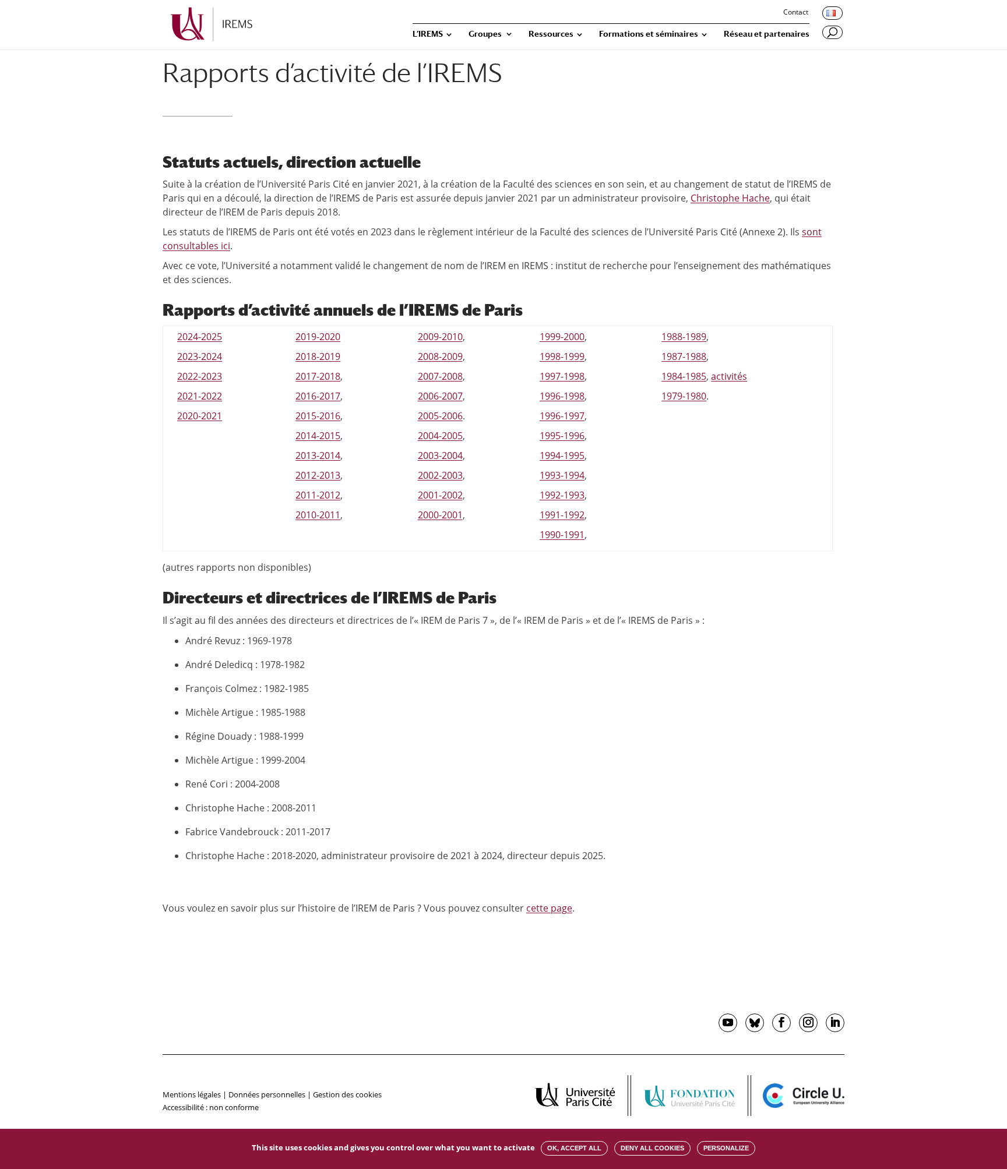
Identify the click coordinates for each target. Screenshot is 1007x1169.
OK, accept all (574, 1148)
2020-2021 (199, 415)
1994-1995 (562, 455)
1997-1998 (562, 376)
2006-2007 (440, 396)
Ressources (551, 34)
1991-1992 (562, 514)
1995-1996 (562, 435)
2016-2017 (317, 396)
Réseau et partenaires (766, 34)
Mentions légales (192, 1094)
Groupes (485, 34)
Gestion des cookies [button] (347, 1094)
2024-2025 (199, 336)
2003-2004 (440, 455)
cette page (549, 908)
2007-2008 (440, 376)
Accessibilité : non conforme (211, 1107)
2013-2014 (317, 455)
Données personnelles (266, 1094)
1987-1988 (683, 356)
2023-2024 (199, 356)
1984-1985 (683, 376)
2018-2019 (317, 356)
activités (729, 376)
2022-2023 (199, 376)
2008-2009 (440, 356)
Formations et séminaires (648, 34)
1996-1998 (562, 396)
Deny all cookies (652, 1148)
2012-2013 (317, 475)
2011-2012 (317, 495)
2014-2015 (317, 435)
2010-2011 (317, 514)
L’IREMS (428, 34)
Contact (795, 13)
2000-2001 (440, 514)
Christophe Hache (730, 198)
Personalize (726, 1148)
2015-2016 (317, 415)
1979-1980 (683, 396)
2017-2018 (317, 376)
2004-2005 (440, 435)
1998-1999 (562, 356)
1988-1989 (683, 336)
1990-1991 (562, 534)
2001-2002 (440, 495)
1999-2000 (562, 336)
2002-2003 (440, 475)
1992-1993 (562, 495)
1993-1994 (562, 475)
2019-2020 (317, 336)
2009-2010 (440, 336)
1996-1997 (562, 415)
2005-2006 (440, 415)
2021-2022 (199, 396)
